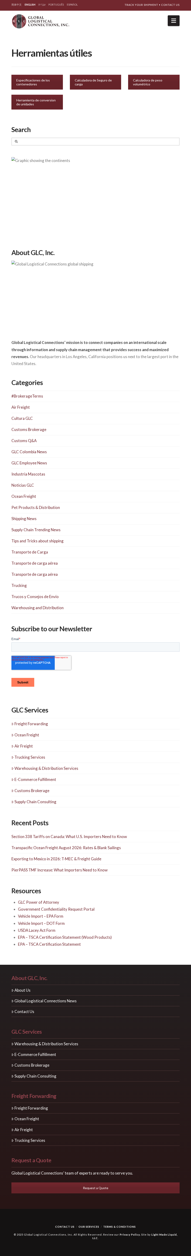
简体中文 (16, 4)
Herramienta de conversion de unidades (36, 102)
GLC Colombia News (29, 451)
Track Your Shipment (141, 4)
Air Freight (20, 407)
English (30, 4)
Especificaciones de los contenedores (33, 82)
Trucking (19, 585)
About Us (22, 990)
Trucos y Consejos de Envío (35, 596)
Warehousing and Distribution (37, 607)
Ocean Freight (23, 496)
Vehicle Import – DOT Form (41, 923)
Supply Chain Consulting (35, 801)
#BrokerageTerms (27, 396)
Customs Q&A (24, 440)
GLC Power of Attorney (38, 902)
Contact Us (170, 4)
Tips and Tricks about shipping (37, 540)
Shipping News (24, 518)
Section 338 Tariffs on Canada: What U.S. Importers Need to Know (69, 836)
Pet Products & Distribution (35, 507)
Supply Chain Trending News (36, 529)
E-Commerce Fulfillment (35, 779)
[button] (174, 20)
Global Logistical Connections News (45, 1000)
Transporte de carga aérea (34, 563)
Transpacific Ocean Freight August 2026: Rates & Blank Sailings (66, 847)
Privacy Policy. (130, 1234)
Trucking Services (29, 757)
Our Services (88, 1226)
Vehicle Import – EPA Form (40, 916)
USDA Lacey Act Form (36, 930)
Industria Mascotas (28, 474)
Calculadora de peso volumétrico (147, 82)
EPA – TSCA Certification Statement (49, 944)
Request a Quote (95, 1188)
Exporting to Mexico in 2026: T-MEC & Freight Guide (56, 858)
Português (56, 4)
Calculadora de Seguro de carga (93, 82)
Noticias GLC (22, 485)
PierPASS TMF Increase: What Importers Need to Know (59, 870)
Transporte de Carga (29, 552)
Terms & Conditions (119, 1226)
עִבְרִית (41, 4)
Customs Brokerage (28, 429)
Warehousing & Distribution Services (46, 768)
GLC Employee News (29, 462)
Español (72, 4)
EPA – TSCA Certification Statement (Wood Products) (65, 937)
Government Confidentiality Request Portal (56, 909)
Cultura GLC (22, 418)
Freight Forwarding (31, 723)
